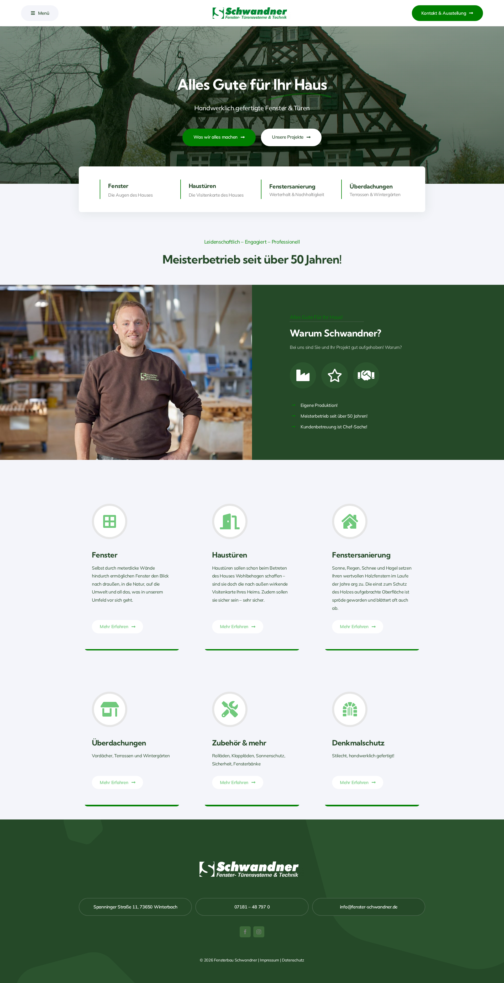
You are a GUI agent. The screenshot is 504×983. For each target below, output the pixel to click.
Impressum (269, 960)
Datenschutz (293, 960)
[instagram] (258, 931)
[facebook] (245, 931)
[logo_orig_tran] (252, 9)
